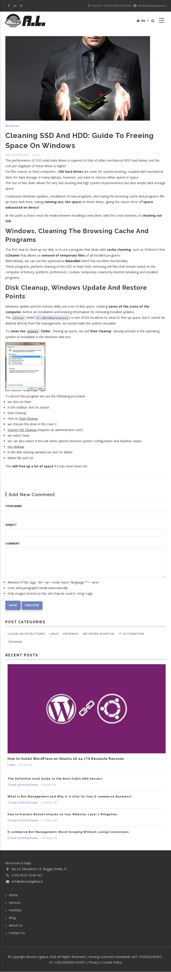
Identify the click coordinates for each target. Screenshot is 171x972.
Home (13, 895)
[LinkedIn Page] (15, 6)
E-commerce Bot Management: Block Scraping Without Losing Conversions (68, 832)
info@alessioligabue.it (27, 881)
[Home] (25, 20)
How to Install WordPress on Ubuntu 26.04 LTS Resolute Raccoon (66, 758)
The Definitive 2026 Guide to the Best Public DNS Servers (55, 778)
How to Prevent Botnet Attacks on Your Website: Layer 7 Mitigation (62, 814)
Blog (12, 918)
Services (15, 902)
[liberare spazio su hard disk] (25, 366)
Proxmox (71, 633)
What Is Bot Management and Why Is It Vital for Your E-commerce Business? (70, 796)
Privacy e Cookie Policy (105, 962)
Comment (12, 543)
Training (15, 641)
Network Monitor (98, 633)
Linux (54, 633)
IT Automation (131, 633)
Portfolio (15, 910)
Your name (13, 506)
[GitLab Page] (21, 6)
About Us (15, 925)
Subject (11, 525)
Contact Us (17, 933)
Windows (12, 125)
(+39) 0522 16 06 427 (27, 875)
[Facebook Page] (9, 6)
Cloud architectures (26, 633)
